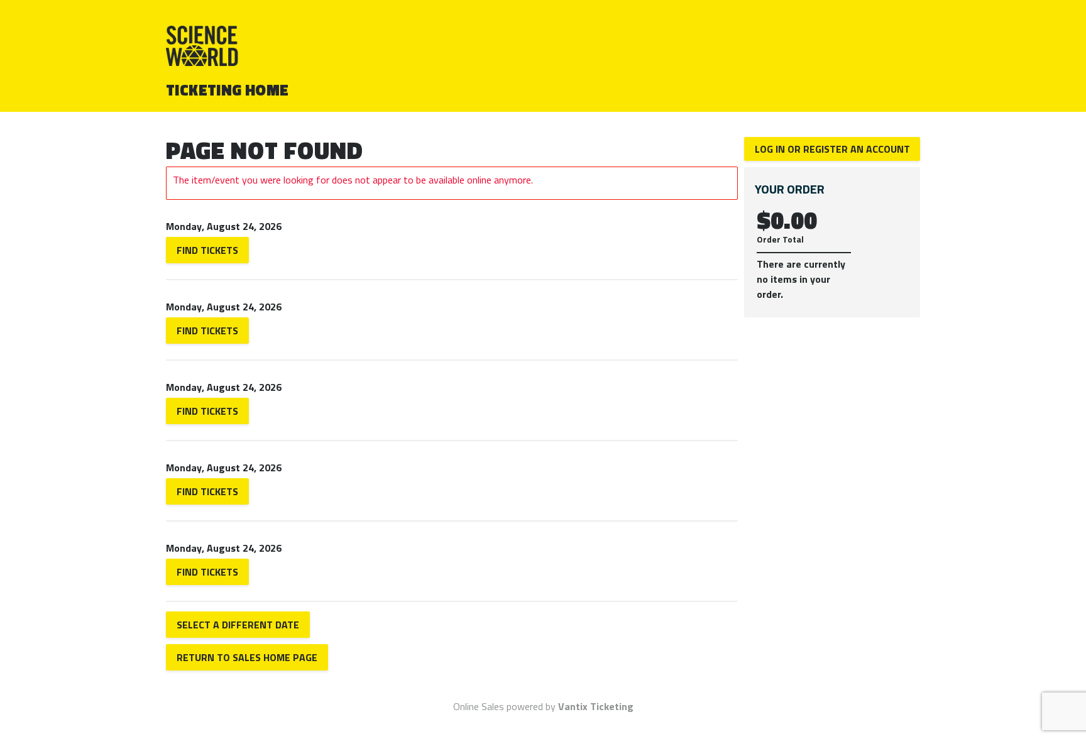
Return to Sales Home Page (247, 657)
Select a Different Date (238, 624)
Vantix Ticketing (596, 706)
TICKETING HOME (227, 90)
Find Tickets (207, 250)
